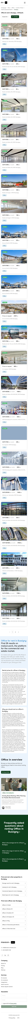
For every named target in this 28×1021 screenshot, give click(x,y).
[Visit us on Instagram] (8, 955)
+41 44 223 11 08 (6, 950)
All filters (16, 16)
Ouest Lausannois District (6, 9)
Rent (9, 7)
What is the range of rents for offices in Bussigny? (13, 852)
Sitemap (3, 970)
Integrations (4, 982)
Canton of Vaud (19, 7)
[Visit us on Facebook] (2, 955)
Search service (4, 984)
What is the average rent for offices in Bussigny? (13, 843)
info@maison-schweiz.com (9, 947)
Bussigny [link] (16, 9)
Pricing (3, 965)
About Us (3, 963)
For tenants (4, 978)
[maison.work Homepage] (4, 2)
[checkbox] (1, 1003)
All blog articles (5, 772)
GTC (18, 1017)
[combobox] (5, 16)
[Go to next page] (18, 632)
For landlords (4, 980)
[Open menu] (25, 2)
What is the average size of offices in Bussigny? (13, 860)
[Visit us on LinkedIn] (5, 955)
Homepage (3, 7)
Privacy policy (13, 1003)
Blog (2, 967)
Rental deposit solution (7, 986)
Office (13, 7)
